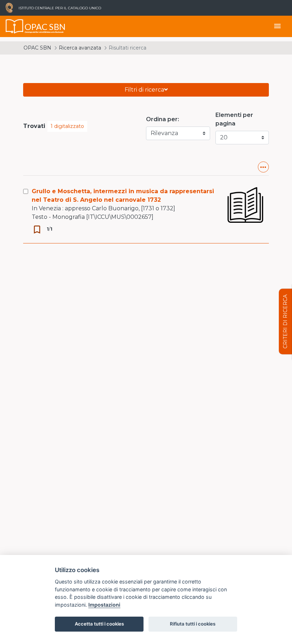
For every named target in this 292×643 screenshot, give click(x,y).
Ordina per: (162, 119)
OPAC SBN (37, 48)
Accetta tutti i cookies (99, 624)
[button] (263, 167)
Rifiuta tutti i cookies (192, 624)
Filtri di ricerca (144, 89)
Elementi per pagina (234, 119)
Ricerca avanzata (80, 48)
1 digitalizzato (67, 126)
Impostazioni (104, 605)
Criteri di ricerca (285, 321)
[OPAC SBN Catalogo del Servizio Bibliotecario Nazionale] (15, 26)
